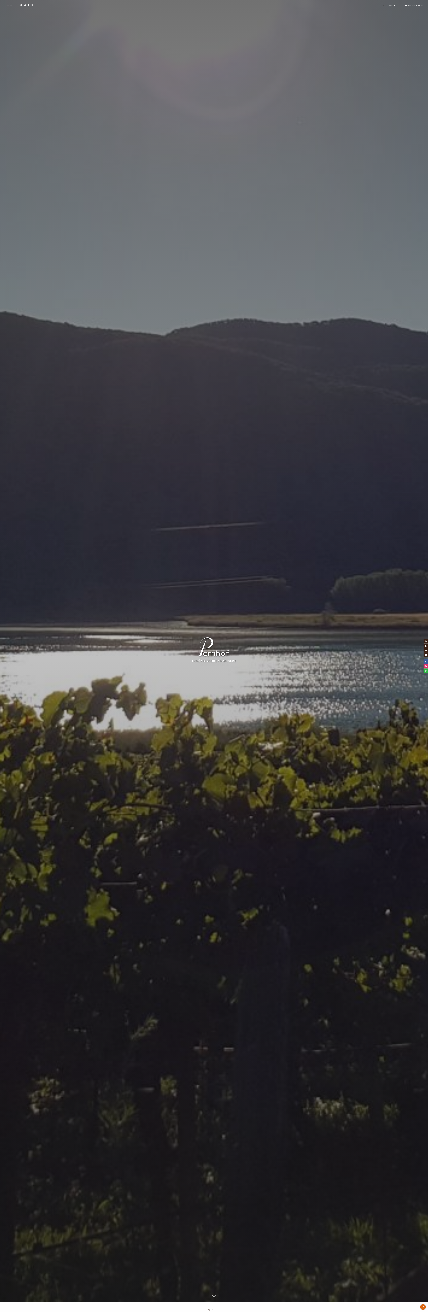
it (387, 5)
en (390, 5)
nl (394, 5)
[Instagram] (426, 666)
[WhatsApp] (426, 671)
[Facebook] (426, 661)
